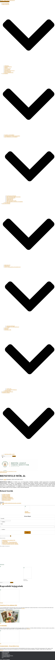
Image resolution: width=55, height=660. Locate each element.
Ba (0, 472)
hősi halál (7, 503)
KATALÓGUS (7, 266)
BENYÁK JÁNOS (6, 500)
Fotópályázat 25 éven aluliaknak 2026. (8, 540)
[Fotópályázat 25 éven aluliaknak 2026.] (9, 601)
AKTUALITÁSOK (5, 3)
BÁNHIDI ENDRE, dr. (7, 497)
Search (12, 582)
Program (1, 602)
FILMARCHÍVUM (9, 198)
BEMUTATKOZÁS (5, 652)
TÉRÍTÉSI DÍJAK (7, 390)
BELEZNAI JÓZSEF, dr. (7, 498)
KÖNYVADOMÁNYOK (8, 72)
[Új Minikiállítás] (9, 622)
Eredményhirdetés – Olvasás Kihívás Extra (9, 542)
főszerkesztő (4, 503)
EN (2, 455)
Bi (2, 472)
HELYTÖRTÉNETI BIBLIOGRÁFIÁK (13, 196)
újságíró (10, 503)
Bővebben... (23, 608)
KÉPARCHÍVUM (9, 199)
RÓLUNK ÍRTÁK (7, 71)
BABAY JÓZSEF (6, 496)
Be (1, 472)
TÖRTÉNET (6, 65)
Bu (6, 472)
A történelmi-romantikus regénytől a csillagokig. (10, 544)
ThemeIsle (8, 659)
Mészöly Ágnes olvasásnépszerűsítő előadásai (10, 543)
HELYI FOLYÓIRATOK (10, 197)
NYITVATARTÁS (7, 68)
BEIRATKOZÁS (7, 265)
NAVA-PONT (6, 327)
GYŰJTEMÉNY (5, 653)
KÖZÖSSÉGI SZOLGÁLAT (9, 70)
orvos (17, 503)
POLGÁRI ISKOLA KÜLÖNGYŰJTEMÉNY (14, 201)
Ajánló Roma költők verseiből (9, 454)
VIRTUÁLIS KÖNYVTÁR (11, 200)
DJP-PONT (6, 328)
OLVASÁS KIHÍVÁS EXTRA (7, 391)
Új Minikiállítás (4, 541)
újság (18, 503)
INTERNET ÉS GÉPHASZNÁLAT (12, 326)
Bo (3, 472)
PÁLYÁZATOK (7, 69)
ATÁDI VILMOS (6, 494)
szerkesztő (14, 503)
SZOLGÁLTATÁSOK (6, 654)
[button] (28, 64)
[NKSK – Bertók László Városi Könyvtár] (7, 0)
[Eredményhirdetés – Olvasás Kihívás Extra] (9, 642)
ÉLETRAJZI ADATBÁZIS (11, 195)
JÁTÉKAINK (8, 388)
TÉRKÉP (6, 67)
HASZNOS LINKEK (6, 656)
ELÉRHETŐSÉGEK (8, 66)
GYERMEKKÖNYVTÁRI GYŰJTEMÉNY (12, 135)
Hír (0, 623)
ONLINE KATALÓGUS (27, 512)
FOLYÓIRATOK (7, 202)
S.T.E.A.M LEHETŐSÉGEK (11, 389)
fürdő (20, 503)
